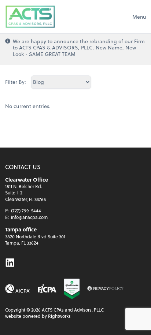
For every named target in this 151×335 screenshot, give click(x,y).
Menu (139, 17)
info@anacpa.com (29, 217)
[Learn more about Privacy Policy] (105, 288)
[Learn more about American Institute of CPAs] (17, 288)
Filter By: (15, 82)
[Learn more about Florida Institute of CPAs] (47, 288)
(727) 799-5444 (26, 210)
